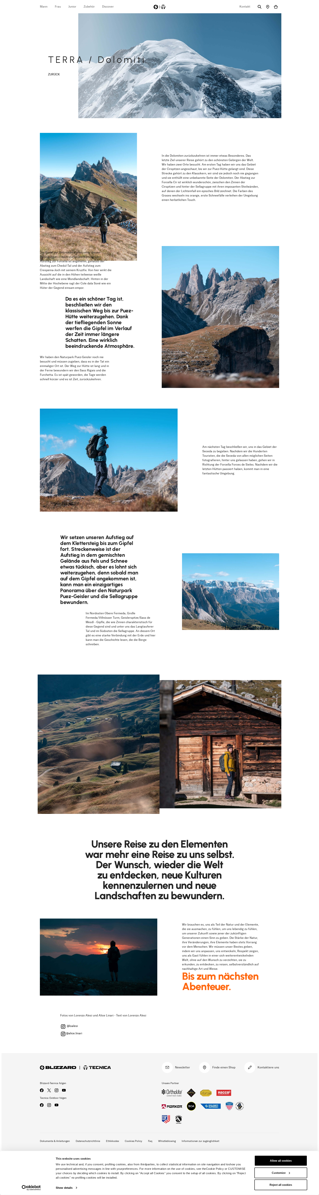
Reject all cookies (281, 1184)
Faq (150, 1141)
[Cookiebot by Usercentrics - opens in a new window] (31, 1188)
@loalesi (72, 1026)
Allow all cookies (281, 1160)
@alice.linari (74, 1033)
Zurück (54, 74)
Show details (64, 1187)
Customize (279, 1172)
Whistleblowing (167, 1141)
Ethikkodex (112, 1141)
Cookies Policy (133, 1141)
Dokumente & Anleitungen (55, 1141)
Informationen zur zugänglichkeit (200, 1141)
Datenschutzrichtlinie (88, 1141)
